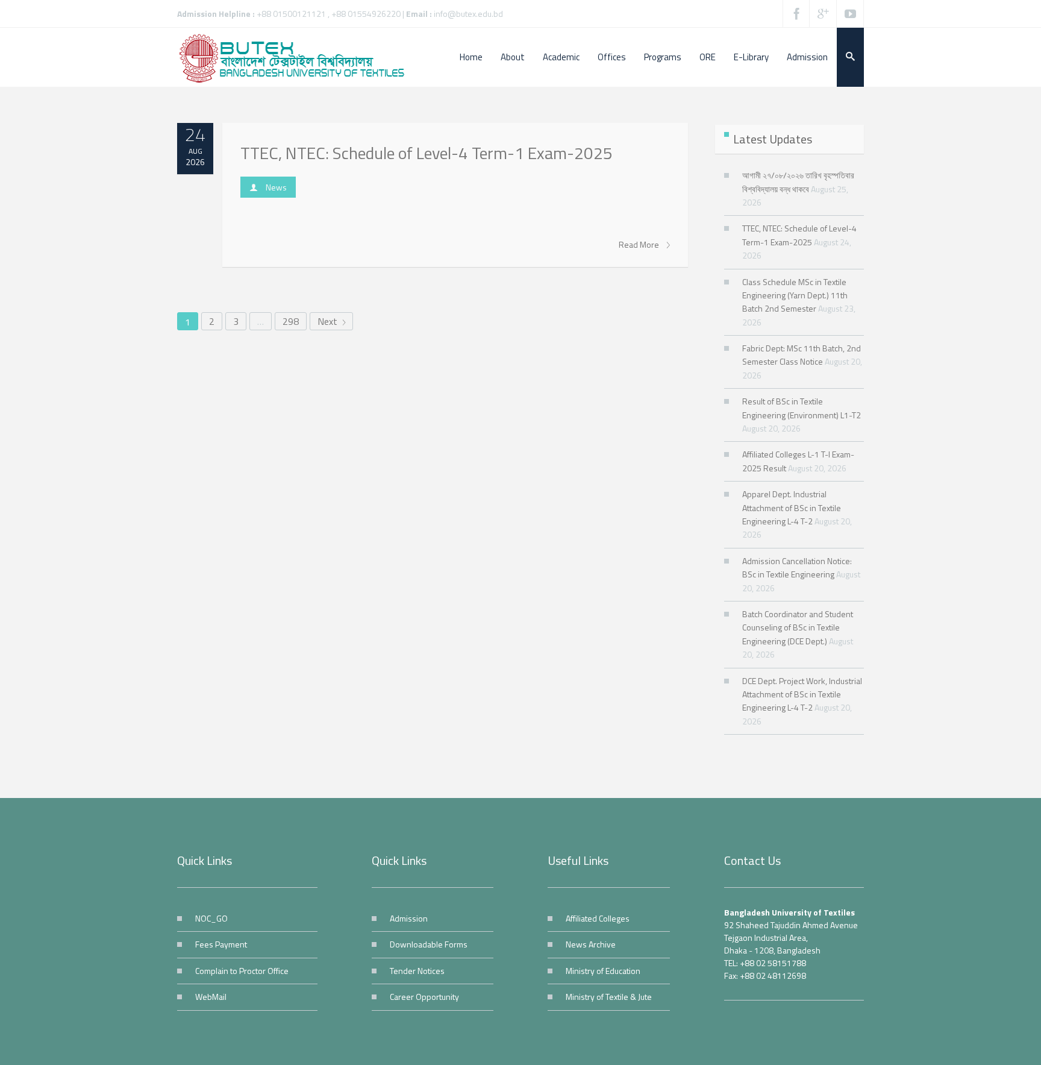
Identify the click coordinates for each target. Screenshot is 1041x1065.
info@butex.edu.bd (468, 13)
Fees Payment (221, 944)
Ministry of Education (603, 970)
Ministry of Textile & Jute (609, 996)
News (276, 187)
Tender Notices (417, 970)
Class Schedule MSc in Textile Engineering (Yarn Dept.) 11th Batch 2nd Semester (795, 295)
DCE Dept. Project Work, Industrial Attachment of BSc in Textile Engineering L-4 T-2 (802, 694)
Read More (640, 244)
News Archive (591, 944)
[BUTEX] (297, 57)
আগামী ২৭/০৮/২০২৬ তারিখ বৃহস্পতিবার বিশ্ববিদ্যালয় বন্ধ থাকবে (798, 182)
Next (328, 321)
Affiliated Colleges (598, 918)
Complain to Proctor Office (242, 970)
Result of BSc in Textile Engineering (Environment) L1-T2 (801, 408)
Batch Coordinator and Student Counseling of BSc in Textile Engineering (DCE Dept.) (797, 627)
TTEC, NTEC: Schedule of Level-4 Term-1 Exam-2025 (426, 153)
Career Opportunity (424, 996)
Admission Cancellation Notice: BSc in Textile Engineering (797, 567)
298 (291, 321)
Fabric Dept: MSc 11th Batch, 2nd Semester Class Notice (801, 355)
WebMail (211, 996)
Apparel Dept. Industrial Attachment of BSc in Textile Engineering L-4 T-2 (791, 507)
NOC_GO (211, 918)
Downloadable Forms (428, 944)
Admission (409, 918)
